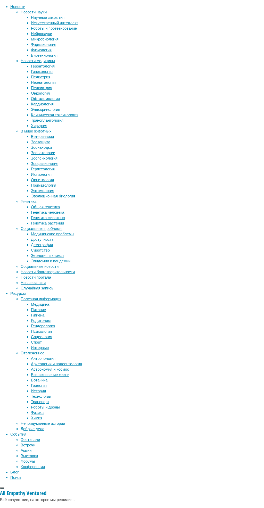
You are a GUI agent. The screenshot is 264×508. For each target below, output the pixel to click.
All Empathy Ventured (23, 493)
